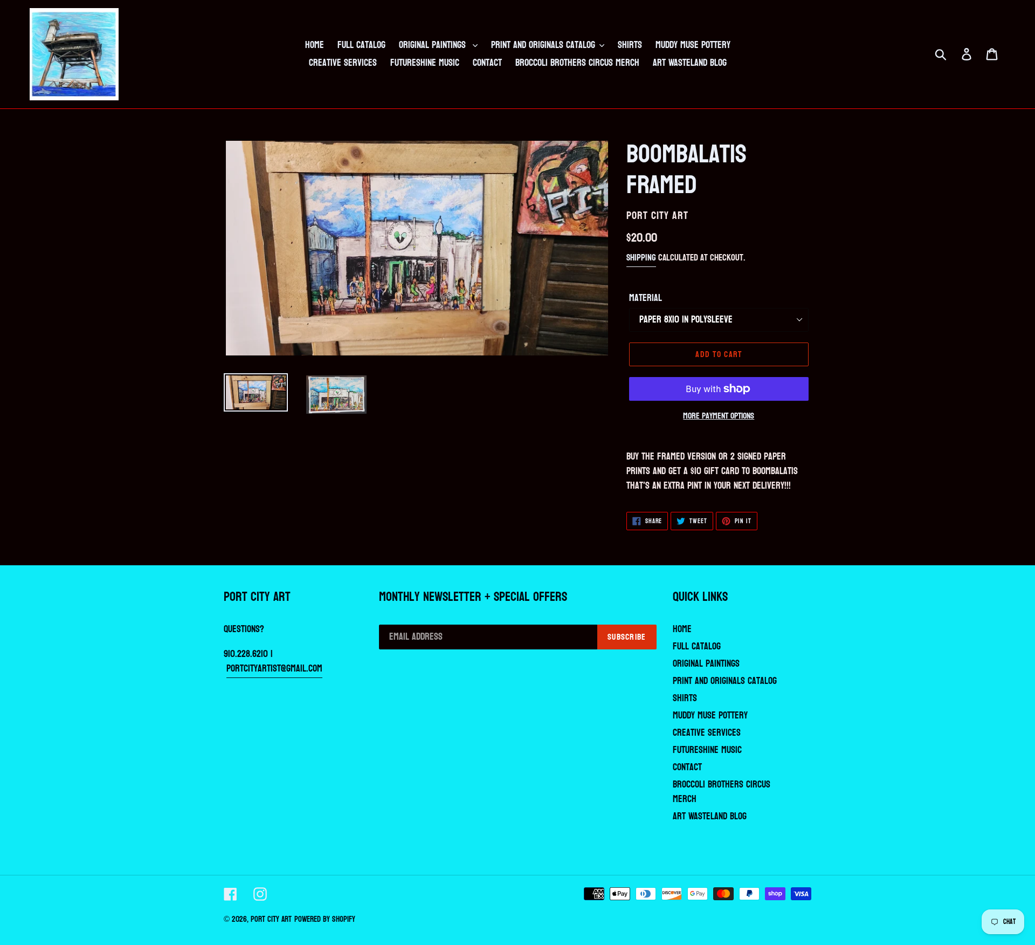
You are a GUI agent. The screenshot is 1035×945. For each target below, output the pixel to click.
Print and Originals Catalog (725, 681)
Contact (687, 767)
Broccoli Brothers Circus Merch (721, 792)
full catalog (697, 646)
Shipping (641, 257)
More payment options (718, 415)
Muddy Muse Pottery (710, 715)
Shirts (685, 698)
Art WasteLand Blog (710, 816)
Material (645, 298)
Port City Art (271, 919)
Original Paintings (706, 664)
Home (682, 629)
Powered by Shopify (324, 919)
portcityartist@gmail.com (274, 668)
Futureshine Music (707, 750)
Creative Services (707, 733)
